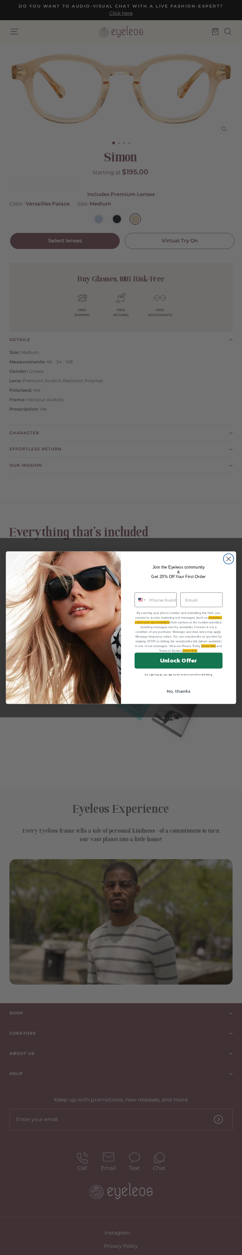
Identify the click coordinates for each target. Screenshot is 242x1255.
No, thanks (178, 690)
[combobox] (141, 600)
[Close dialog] (228, 558)
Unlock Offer (178, 660)
